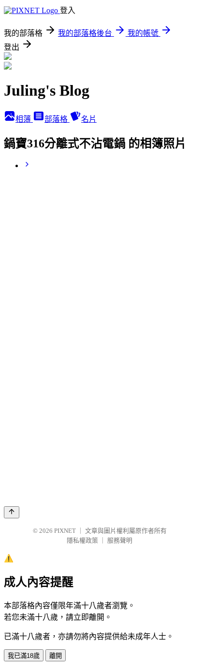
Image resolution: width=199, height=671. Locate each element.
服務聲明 (119, 540)
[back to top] (11, 512)
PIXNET (65, 530)
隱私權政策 (82, 540)
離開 (55, 655)
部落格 (57, 119)
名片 (89, 119)
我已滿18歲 (24, 655)
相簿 (24, 119)
